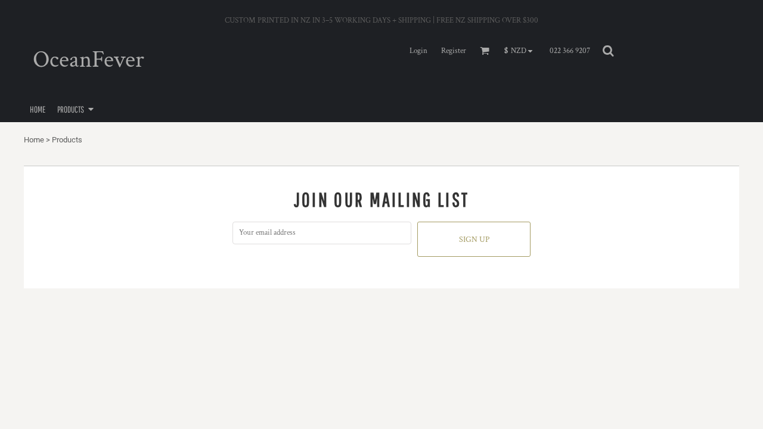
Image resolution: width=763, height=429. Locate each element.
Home (34, 139)
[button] (521, 51)
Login (418, 51)
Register (453, 51)
